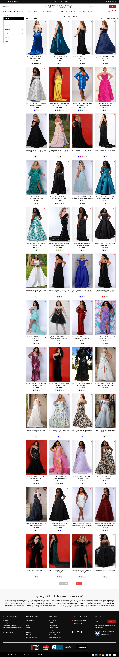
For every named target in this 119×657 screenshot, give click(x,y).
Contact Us (6, 620)
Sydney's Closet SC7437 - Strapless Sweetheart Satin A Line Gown (59, 197)
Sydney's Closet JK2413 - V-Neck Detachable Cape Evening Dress (59, 477)
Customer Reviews (8, 632)
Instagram (10, 1)
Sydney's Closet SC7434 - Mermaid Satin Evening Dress (82, 57)
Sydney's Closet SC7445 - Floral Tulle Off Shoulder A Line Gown (82, 477)
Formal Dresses (19, 11)
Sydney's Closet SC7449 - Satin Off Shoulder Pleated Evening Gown (105, 197)
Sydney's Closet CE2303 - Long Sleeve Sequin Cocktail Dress (82, 104)
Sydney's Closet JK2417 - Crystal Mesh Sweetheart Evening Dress (82, 151)
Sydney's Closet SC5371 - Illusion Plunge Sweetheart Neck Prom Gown (105, 384)
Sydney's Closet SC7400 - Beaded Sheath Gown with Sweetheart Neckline (82, 291)
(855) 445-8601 (112, 1)
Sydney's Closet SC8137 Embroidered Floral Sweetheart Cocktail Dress (59, 337)
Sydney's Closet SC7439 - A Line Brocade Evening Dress (59, 524)
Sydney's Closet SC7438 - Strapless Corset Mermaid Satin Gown (36, 57)
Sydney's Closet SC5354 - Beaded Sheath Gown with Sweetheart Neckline (59, 151)
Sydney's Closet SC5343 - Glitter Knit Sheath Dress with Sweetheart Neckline (82, 524)
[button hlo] (32, 63)
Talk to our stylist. (62, 1)
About (28, 623)
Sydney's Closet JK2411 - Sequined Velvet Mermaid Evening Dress (36, 477)
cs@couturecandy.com (80, 620)
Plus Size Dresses (53, 627)
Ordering (5, 623)
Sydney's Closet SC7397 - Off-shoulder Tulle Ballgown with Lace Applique (36, 151)
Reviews (90, 11)
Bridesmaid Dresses (54, 635)
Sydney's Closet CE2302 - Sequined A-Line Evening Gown (82, 384)
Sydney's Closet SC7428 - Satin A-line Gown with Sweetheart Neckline (105, 524)
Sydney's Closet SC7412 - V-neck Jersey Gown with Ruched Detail (59, 291)
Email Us (17, 1)
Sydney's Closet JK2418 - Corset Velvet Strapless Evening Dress (82, 571)
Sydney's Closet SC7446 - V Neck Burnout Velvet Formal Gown (82, 244)
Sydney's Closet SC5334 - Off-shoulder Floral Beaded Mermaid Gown (36, 291)
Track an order (30, 620)
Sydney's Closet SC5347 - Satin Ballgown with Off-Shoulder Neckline (105, 431)
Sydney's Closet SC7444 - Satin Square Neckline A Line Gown (105, 244)
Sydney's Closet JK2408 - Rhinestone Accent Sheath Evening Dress (59, 104)
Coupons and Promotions (10, 625)
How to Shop (29, 630)
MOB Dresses (52, 623)
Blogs (27, 625)
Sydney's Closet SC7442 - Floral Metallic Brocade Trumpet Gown (82, 431)
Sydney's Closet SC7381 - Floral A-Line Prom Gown (59, 431)
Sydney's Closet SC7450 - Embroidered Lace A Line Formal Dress (105, 571)
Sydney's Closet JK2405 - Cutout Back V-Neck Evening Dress (36, 384)
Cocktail (69, 11)
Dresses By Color (32, 11)
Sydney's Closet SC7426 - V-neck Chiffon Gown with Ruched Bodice (105, 291)
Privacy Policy (29, 635)
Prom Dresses (7, 11)
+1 (63, 110)
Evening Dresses (53, 630)
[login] (109, 11)
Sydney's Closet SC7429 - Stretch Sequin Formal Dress (105, 151)
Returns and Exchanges (9, 630)
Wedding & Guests (45, 11)
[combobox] (102, 6)
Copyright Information (32, 637)
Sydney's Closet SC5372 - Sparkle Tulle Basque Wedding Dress (36, 524)
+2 (40, 63)
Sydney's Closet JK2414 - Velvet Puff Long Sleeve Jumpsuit (36, 571)
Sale (75, 11)
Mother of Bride (59, 11)
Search (112, 6)
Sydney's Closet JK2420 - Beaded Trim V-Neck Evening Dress (59, 571)
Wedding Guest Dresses (55, 637)
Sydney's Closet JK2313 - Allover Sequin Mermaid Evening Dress (59, 244)
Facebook (4, 1)
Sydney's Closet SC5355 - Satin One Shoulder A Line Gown (36, 431)
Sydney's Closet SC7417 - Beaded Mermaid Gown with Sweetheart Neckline (82, 197)
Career (28, 627)
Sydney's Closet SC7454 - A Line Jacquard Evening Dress (105, 104)
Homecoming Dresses (54, 632)
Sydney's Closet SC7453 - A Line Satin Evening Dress (59, 57)
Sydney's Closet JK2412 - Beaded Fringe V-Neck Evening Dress (59, 384)
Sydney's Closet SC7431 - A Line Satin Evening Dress (105, 57)
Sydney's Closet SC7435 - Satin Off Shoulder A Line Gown (36, 244)
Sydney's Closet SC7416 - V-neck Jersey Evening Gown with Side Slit (82, 337)
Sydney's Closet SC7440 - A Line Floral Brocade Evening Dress (36, 104)
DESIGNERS (83, 11)
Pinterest (8, 1)
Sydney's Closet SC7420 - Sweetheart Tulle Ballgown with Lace (105, 337)
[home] (58, 6)
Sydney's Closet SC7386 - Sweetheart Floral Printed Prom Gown (36, 197)
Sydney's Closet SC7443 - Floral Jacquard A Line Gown (105, 477)
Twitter (6, 1)
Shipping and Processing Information (12, 627)
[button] (63, 583)
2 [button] (73, 583)
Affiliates (28, 632)
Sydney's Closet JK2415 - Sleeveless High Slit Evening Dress (36, 337)
